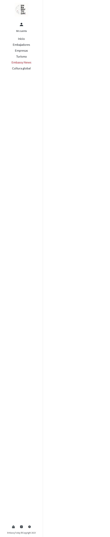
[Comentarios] (104, 533)
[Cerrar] (47, 4)
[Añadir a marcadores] (98, 533)
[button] (21, 27)
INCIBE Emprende (61, 417)
